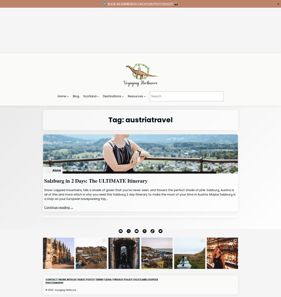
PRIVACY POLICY (123, 279)
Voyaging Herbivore (65, 290)
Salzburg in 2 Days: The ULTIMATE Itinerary (95, 181)
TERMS (99, 279)
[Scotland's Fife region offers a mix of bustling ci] (91, 253)
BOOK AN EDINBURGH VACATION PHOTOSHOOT (141, 4)
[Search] (216, 96)
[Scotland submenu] (98, 96)
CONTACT (51, 279)
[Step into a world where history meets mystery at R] (58, 253)
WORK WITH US (67, 279)
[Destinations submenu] (123, 96)
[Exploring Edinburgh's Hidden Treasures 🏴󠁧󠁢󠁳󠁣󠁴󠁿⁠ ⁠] (124, 253)
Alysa (56, 170)
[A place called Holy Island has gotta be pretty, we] (189, 253)
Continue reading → (58, 207)
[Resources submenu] (145, 96)
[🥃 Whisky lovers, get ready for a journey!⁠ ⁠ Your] (222, 253)
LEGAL (108, 279)
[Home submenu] (68, 96)
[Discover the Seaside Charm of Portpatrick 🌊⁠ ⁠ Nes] (157, 253)
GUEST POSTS (86, 279)
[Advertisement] (97, 30)
